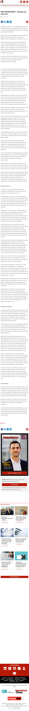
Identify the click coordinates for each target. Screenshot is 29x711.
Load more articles (14, 577)
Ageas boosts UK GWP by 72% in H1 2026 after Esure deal (21, 540)
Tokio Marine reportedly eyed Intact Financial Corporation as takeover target (21, 564)
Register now (14, 484)
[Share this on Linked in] (7, 22)
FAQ (16, 680)
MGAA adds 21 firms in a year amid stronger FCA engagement (21, 518)
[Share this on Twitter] (5, 22)
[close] (28, 18)
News (4, 423)
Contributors (9, 679)
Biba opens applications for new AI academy (7, 518)
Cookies (6, 680)
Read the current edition (14, 473)
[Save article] (27, 22)
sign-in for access (22, 487)
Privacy (3, 679)
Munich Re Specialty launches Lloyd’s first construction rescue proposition (7, 541)
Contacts (10, 677)
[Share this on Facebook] (2, 22)
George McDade (20, 522)
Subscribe (11, 680)
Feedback (21, 680)
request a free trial (16, 489)
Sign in (11, 18)
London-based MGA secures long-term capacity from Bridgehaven (6, 564)
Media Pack (17, 679)
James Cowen (5, 522)
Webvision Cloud (18, 708)
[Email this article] (10, 22)
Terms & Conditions (20, 677)
